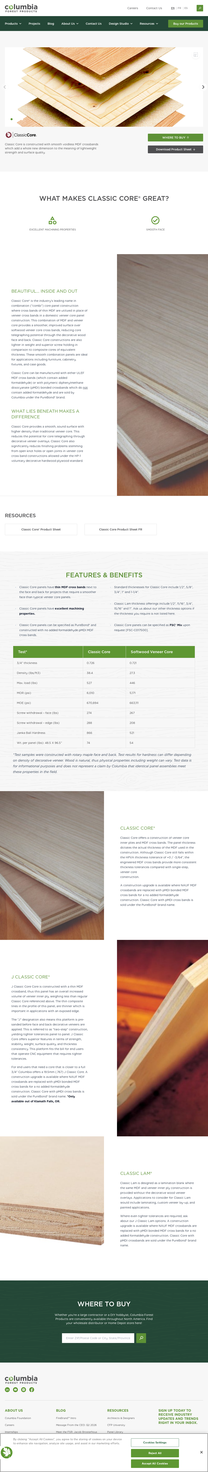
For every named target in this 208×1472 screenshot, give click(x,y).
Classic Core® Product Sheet (41, 529)
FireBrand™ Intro (66, 1418)
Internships (11, 1431)
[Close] (201, 1452)
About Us (14, 1410)
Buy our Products (185, 23)
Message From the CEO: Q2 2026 (76, 1425)
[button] (12, 119)
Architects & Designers (121, 1418)
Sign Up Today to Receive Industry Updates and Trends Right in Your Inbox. (178, 1417)
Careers (132, 8)
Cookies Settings (155, 1442)
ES (186, 8)
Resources (117, 1410)
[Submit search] (141, 1338)
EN (172, 8)
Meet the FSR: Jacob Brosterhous (76, 1431)
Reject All (154, 1453)
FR (179, 8)
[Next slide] (203, 87)
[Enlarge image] (196, 55)
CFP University (116, 1425)
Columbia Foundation (18, 1418)
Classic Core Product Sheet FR (120, 529)
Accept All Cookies (155, 1463)
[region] (104, 1452)
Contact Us (154, 8)
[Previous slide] (5, 87)
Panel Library (115, 1431)
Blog (61, 1410)
